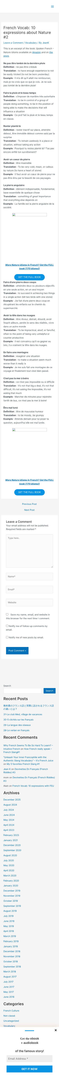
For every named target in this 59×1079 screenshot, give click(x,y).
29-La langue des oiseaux (17, 725)
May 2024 (8, 820)
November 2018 (11, 956)
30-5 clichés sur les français (18, 719)
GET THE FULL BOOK (29, 277)
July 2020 (8, 860)
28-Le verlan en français (16, 730)
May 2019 (8, 926)
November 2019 (11, 895)
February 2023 (11, 835)
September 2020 (12, 850)
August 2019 (10, 911)
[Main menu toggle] (52, 6)
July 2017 (8, 981)
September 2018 (12, 966)
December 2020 (12, 845)
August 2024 (10, 804)
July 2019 (8, 916)
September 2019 (12, 906)
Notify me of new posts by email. (26, 637)
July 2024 (8, 810)
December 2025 (11, 799)
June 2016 (8, 997)
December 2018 (11, 951)
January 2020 (10, 885)
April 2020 (8, 870)
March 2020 (9, 875)
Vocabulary (31, 42)
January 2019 (10, 946)
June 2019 (8, 921)
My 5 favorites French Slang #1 (23, 764)
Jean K (7, 769)
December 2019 (11, 890)
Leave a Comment (13, 42)
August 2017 (10, 976)
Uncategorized (11, 1021)
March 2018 (9, 971)
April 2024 (8, 825)
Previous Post (29, 504)
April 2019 (8, 931)
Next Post (29, 510)
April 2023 (8, 830)
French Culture (11, 1010)
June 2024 (9, 815)
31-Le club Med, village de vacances (22, 714)
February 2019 (11, 941)
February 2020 (11, 880)
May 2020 (8, 865)
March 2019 (9, 936)
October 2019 (10, 901)
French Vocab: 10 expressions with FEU (33, 786)
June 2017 (8, 986)
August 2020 (10, 855)
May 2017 (8, 992)
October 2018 (10, 961)
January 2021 (10, 840)
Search (7, 685)
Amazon (36, 52)
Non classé (9, 1015)
